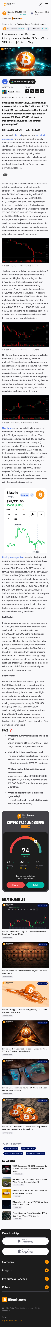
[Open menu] (46, 4)
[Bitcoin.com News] (9, 4)
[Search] (41, 4)
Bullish (35, 885)
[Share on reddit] (37, 91)
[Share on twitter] (32, 91)
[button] (32, 81)
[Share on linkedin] (42, 91)
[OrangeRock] (17, 18)
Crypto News (12, 24)
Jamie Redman (14, 92)
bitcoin (17, 135)
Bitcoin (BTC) (11, 1148)
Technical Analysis (35, 1153)
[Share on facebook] (27, 91)
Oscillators (7, 428)
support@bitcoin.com (12, 1320)
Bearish (15, 885)
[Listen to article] (5, 81)
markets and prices (13, 1153)
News (4, 24)
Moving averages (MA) (13, 557)
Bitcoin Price (28, 1148)
